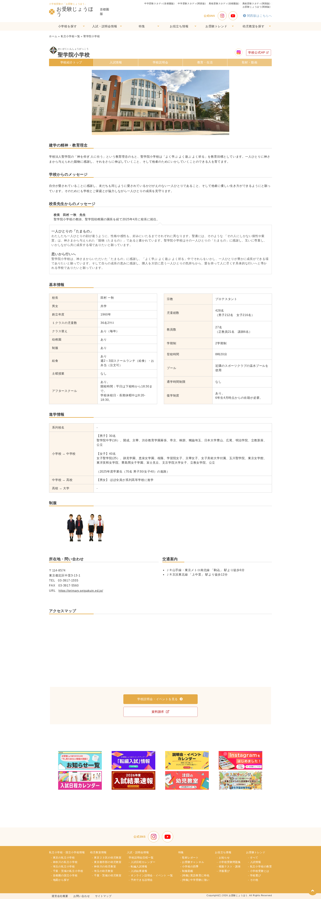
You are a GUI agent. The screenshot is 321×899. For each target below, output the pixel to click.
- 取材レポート (189, 857)
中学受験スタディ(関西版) (192, 3)
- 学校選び (254, 875)
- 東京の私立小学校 (63, 857)
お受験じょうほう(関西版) (256, 7)
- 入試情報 (254, 862)
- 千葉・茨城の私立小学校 (67, 870)
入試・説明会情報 (104, 26)
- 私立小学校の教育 (260, 866)
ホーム (53, 36)
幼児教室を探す (254, 26)
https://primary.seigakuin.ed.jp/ (81, 590)
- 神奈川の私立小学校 (64, 862)
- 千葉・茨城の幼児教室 (106, 875)
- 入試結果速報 (138, 870)
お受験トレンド (216, 26)
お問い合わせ (81, 896)
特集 (142, 26)
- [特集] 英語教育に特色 (195, 875)
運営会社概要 (60, 896)
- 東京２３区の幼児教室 (106, 857)
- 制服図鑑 (186, 870)
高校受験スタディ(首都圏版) (224, 3)
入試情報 (116, 62)
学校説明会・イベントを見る (157, 699)
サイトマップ (103, 896)
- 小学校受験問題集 (229, 862)
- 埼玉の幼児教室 (102, 870)
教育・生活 (205, 62)
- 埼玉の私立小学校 (63, 866)
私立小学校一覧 (70, 36)
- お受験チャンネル (192, 862)
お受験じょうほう (75, 12)
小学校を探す (67, 26)
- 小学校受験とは (258, 870)
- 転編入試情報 (138, 866)
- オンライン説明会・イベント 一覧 (151, 875)
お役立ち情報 (179, 26)
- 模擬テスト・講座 (229, 866)
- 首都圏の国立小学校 (64, 875)
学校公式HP (256, 52)
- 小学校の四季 (189, 866)
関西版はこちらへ (259, 15)
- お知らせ (223, 857)
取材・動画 (249, 62)
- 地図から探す (60, 879)
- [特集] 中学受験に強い (195, 879)
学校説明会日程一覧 (141, 857)
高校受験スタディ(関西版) (256, 3)
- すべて (253, 857)
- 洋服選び (223, 870)
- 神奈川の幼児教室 (104, 866)
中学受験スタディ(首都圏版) (159, 3)
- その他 (253, 879)
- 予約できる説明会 (141, 879)
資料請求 (158, 711)
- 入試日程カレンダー (142, 862)
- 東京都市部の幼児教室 (106, 862)
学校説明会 (160, 62)
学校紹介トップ (71, 62)
